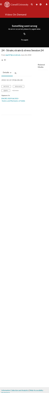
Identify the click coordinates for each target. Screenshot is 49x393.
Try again (24, 40)
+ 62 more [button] (15, 90)
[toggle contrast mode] (40, 4)
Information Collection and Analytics (15, 390)
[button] (46, 4)
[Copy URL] (24, 34)
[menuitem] (31, 4)
